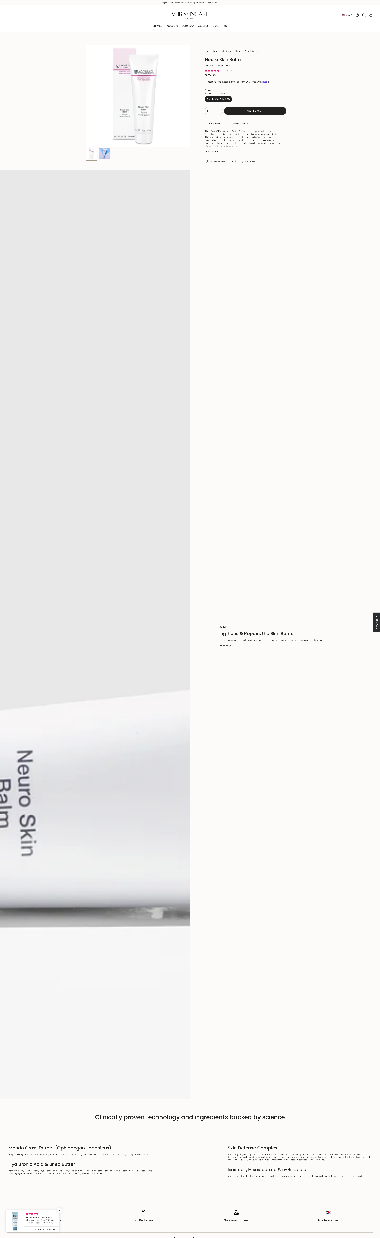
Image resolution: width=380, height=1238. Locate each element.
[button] (213, 70)
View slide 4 (230, 646)
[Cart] (370, 15)
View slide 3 (227, 646)
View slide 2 (224, 646)
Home (207, 51)
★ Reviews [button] (376, 622)
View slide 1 (221, 646)
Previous (86, 96)
